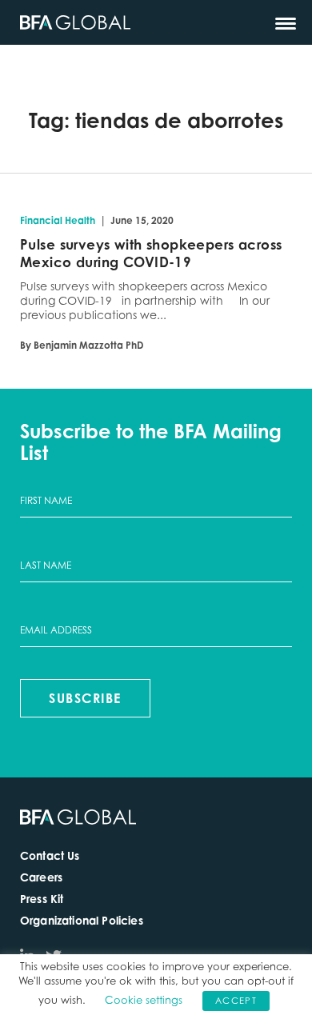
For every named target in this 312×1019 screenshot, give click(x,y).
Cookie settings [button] (143, 999)
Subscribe (85, 698)
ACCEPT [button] (236, 1000)
